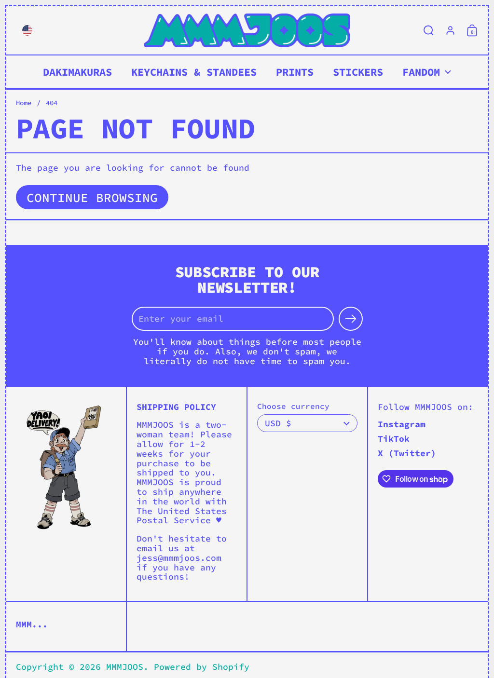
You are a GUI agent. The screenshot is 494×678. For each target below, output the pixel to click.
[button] (25, 30)
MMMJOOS (124, 666)
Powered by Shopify (201, 666)
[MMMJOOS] (247, 30)
